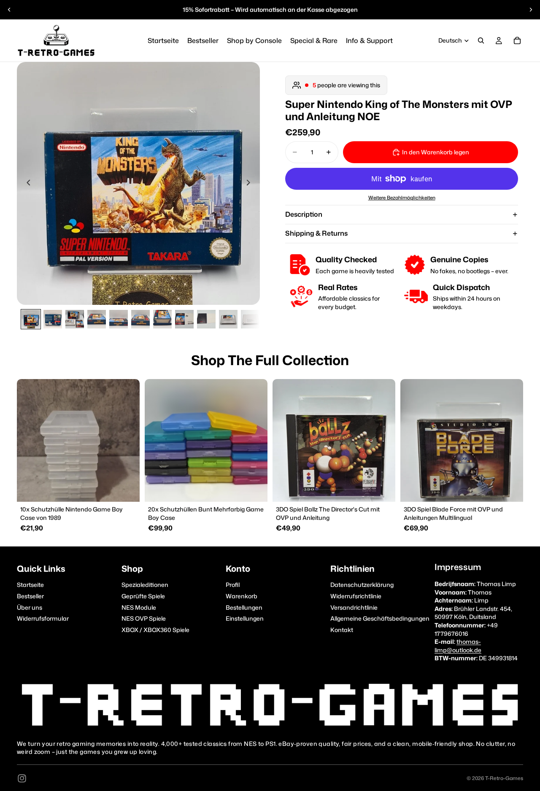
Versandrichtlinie (354, 607)
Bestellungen (244, 607)
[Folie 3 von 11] (74, 319)
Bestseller (30, 596)
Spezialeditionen (145, 585)
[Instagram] (22, 778)
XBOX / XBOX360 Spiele (155, 629)
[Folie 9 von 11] (206, 319)
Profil (233, 585)
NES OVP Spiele (144, 618)
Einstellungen (245, 618)
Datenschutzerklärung (362, 585)
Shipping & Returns (316, 233)
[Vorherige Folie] (9, 9)
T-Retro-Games (504, 778)
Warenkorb (241, 596)
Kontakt (341, 629)
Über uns (29, 607)
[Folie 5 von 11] (118, 319)
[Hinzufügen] (126, 488)
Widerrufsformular (43, 618)
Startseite (30, 585)
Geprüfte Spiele (143, 596)
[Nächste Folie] (530, 9)
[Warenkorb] (517, 40)
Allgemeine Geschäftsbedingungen (379, 618)
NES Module (139, 607)
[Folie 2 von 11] (52, 319)
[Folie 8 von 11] (184, 319)
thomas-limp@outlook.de (458, 646)
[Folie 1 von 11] (31, 319)
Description (303, 214)
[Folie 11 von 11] (250, 319)
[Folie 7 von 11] (162, 319)
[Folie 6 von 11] (140, 319)
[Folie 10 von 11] (228, 319)
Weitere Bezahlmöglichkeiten (401, 198)
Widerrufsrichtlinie (355, 596)
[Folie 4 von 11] (96, 319)
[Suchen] (481, 40)
